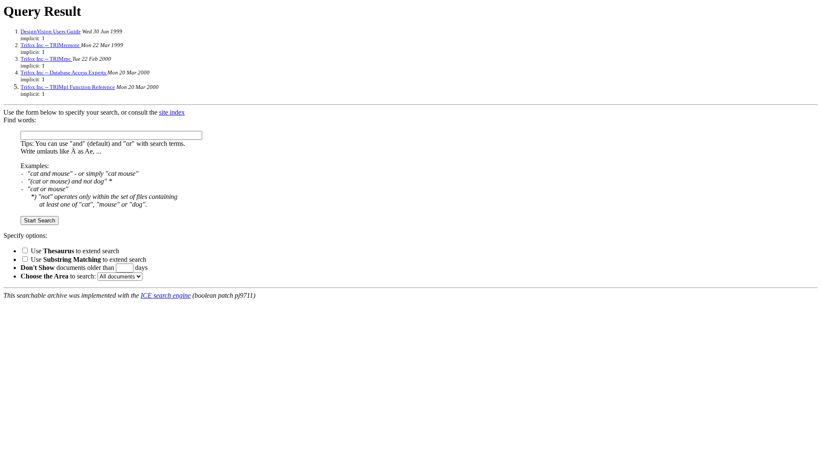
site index (172, 112)
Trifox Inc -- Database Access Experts (64, 72)
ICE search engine (166, 295)
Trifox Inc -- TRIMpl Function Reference (68, 87)
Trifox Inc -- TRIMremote (51, 45)
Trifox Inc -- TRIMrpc (46, 59)
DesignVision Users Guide (51, 31)
